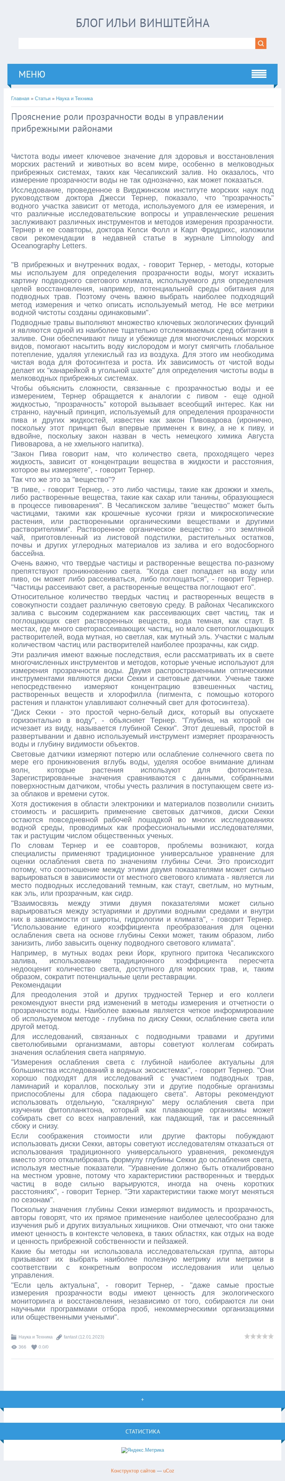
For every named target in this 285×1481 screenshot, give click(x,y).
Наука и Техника (74, 98)
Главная (20, 98)
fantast (70, 1337)
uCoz (168, 1471)
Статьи (42, 98)
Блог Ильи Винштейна (143, 22)
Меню (32, 74)
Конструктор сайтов (133, 1471)
